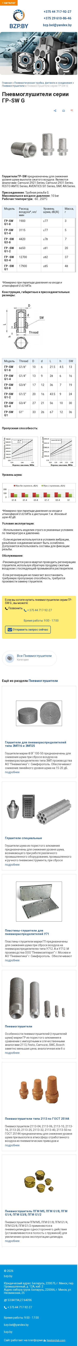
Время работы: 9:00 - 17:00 (41, 620)
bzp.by (8, 1331)
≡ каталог (9, 2)
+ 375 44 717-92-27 (39, 610)
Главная (7, 82)
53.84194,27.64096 (20, 1300)
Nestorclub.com (56, 1340)
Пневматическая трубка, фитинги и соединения (43, 82)
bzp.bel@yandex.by (57, 25)
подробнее (12, 772)
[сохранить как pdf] (72, 111)
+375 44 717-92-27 (57, 12)
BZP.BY (18, 26)
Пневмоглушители (13, 85)
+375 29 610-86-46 (57, 18)
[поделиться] (55, 111)
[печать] (64, 111)
